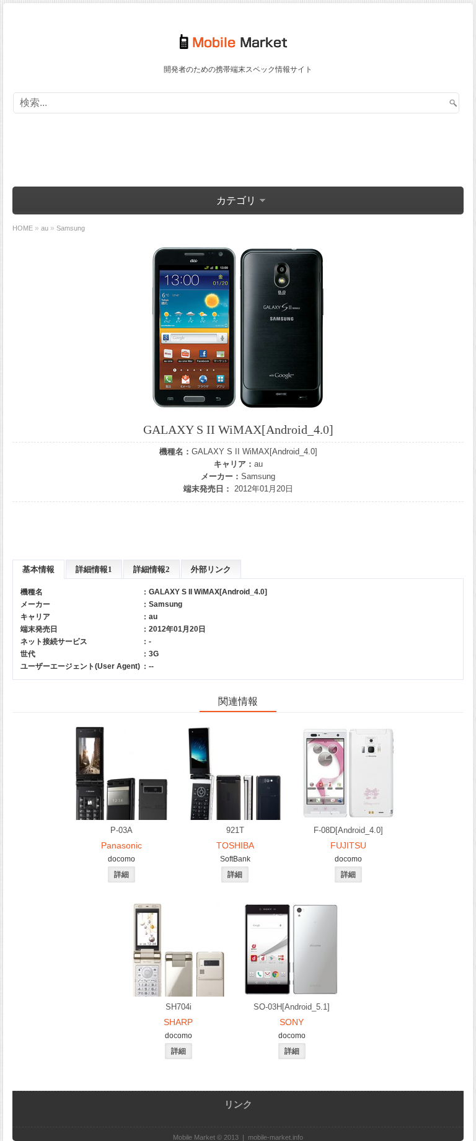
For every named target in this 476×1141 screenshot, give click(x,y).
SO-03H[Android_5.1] (291, 1006)
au (258, 464)
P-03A (121, 830)
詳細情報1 (94, 569)
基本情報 (38, 569)
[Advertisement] (238, 147)
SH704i (178, 1006)
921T (235, 830)
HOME (22, 228)
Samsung (258, 476)
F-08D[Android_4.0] (348, 830)
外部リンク (211, 569)
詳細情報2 (151, 569)
